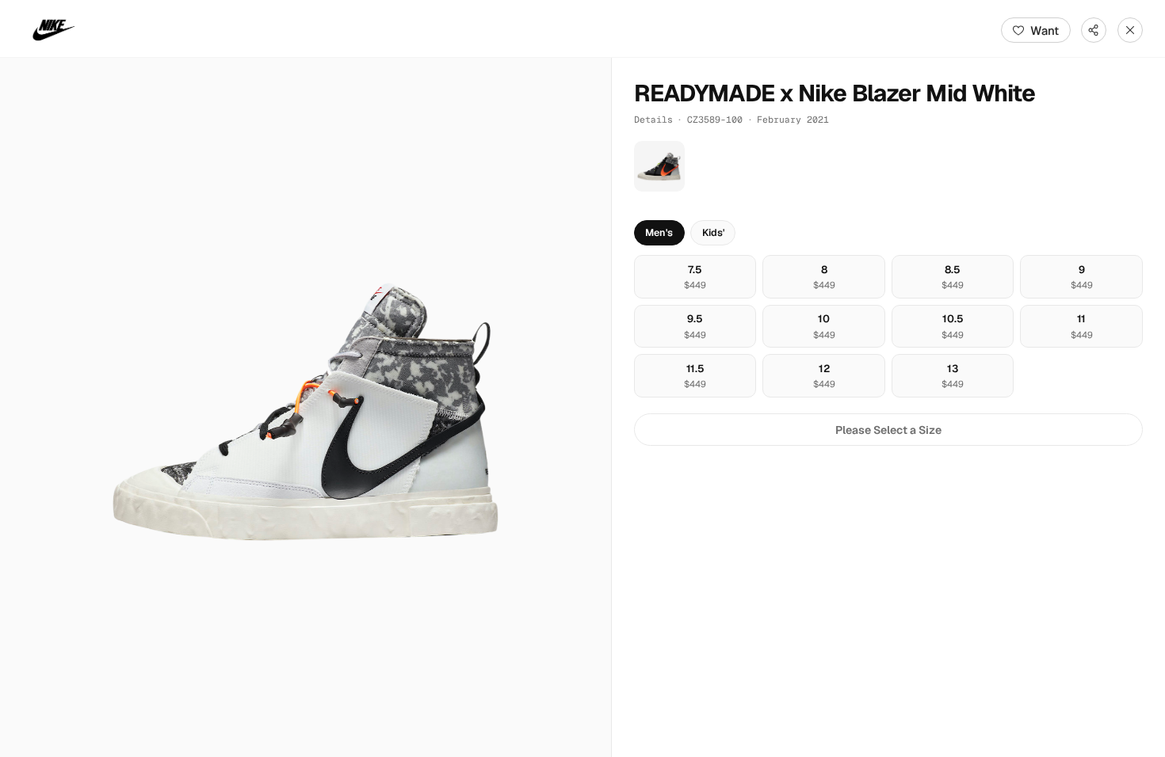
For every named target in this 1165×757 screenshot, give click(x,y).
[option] (695, 277)
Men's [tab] (659, 232)
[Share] (1093, 30)
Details (653, 119)
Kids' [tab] (713, 232)
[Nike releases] (54, 30)
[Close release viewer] (1130, 30)
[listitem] (659, 166)
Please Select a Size (888, 430)
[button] (305, 407)
